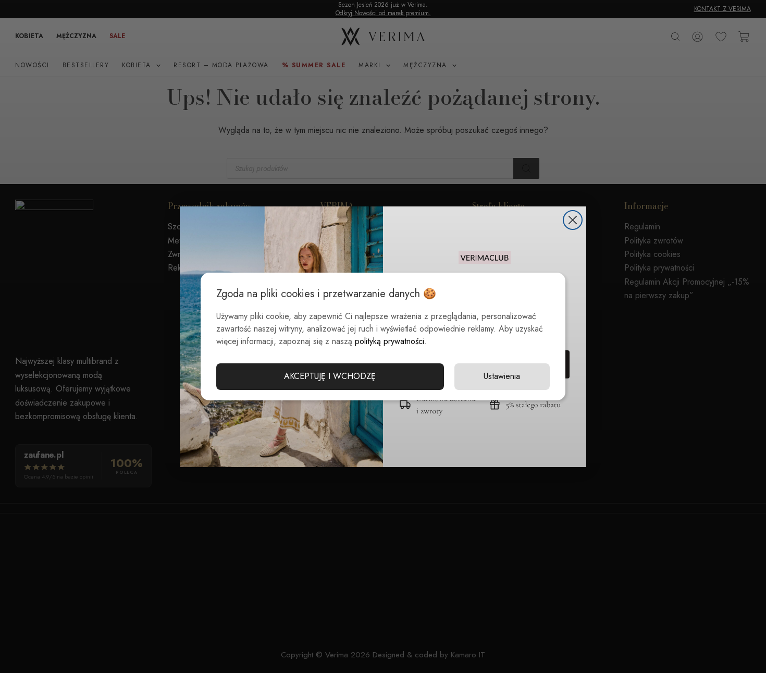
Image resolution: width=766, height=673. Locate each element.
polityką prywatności (389, 341)
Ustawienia (502, 376)
